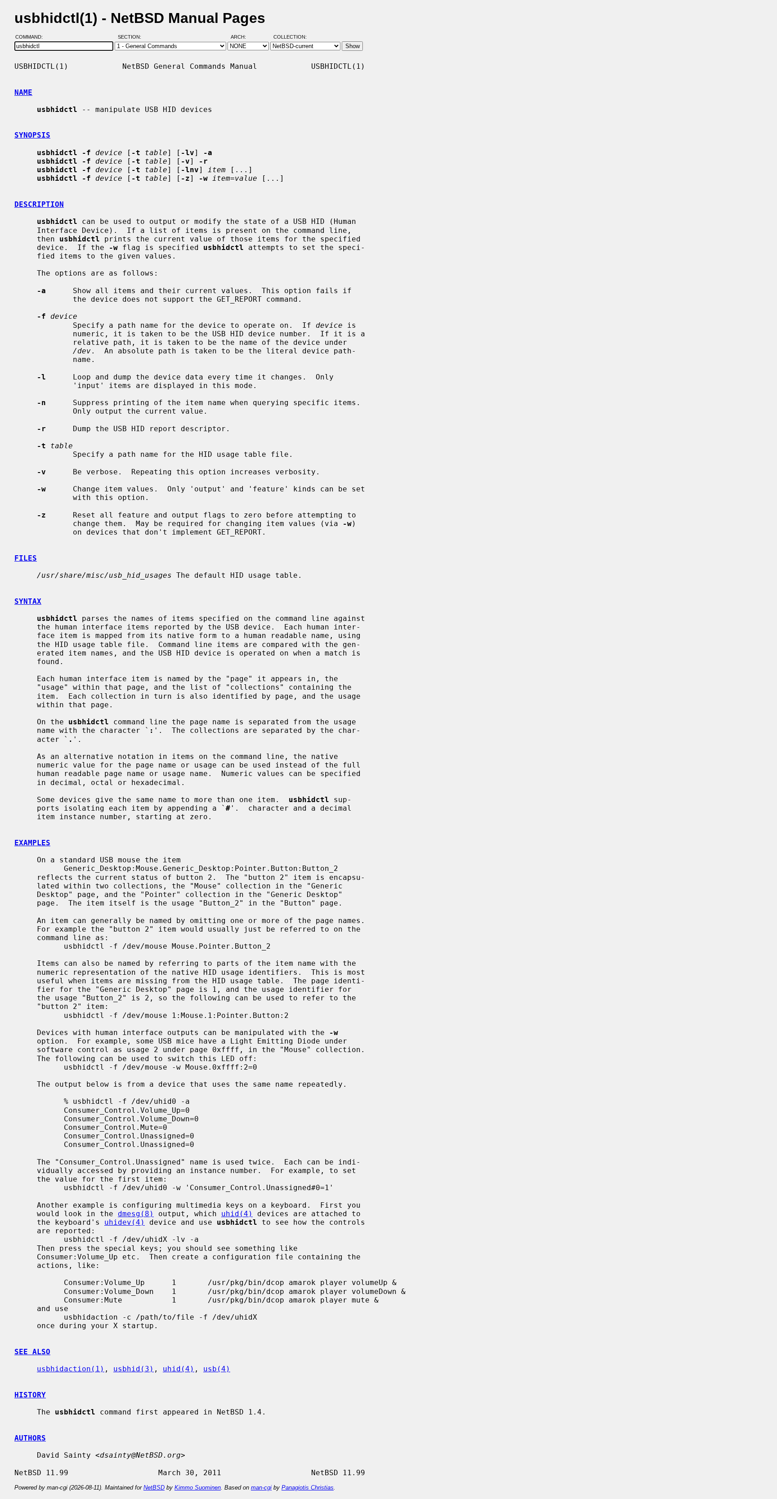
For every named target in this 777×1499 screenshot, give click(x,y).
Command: (31, 37)
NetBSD (154, 1487)
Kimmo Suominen (197, 1487)
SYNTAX (27, 601)
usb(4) (216, 1369)
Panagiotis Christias (307, 1487)
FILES (25, 558)
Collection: (290, 37)
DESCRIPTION (39, 204)
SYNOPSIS (32, 135)
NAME (23, 92)
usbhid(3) (133, 1369)
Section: (131, 37)
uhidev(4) (124, 1222)
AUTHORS (30, 1438)
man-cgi (261, 1487)
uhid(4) (237, 1213)
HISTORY (30, 1395)
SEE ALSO (32, 1351)
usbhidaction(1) (70, 1369)
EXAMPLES (32, 843)
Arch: (242, 37)
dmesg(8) (136, 1213)
